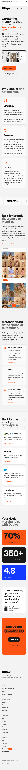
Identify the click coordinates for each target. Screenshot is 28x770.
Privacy (3, 763)
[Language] (17, 8)
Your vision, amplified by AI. (9, 244)
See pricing (14, 645)
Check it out (5, 4)
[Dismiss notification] (26, 2)
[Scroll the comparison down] (14, 305)
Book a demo (8, 68)
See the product (9, 74)
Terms (8, 763)
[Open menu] (25, 8)
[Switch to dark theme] (21, 8)
